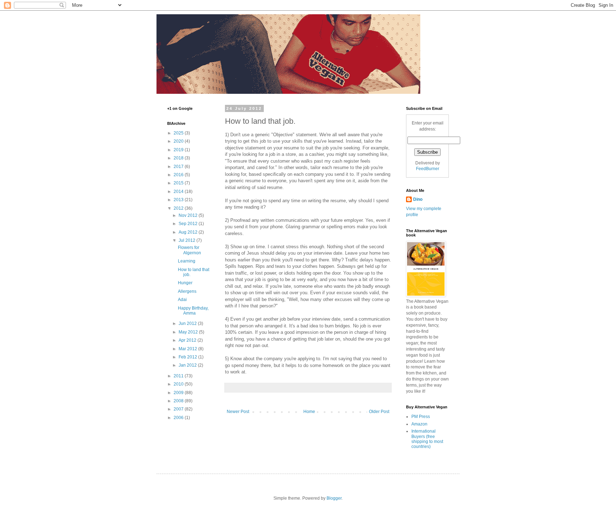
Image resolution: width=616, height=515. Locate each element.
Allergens (187, 291)
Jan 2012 (188, 365)
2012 (179, 208)
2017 (179, 166)
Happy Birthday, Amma (193, 311)
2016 (179, 174)
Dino (417, 199)
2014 (179, 191)
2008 (179, 400)
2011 (179, 375)
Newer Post (238, 411)
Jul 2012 (187, 240)
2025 (179, 133)
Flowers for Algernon (189, 250)
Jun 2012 (188, 323)
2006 (179, 417)
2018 (179, 157)
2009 (179, 392)
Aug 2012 (189, 232)
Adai (182, 299)
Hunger (185, 282)
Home (309, 411)
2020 (179, 141)
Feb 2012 (188, 357)
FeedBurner (427, 168)
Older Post (379, 411)
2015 (179, 182)
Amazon (419, 424)
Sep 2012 (189, 223)
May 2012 (189, 332)
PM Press (420, 416)
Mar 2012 (188, 348)
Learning (186, 261)
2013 (179, 199)
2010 (179, 384)
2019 (179, 149)
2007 (179, 409)
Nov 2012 (189, 215)
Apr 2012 (188, 340)
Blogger (334, 498)
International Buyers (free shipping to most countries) (427, 439)
